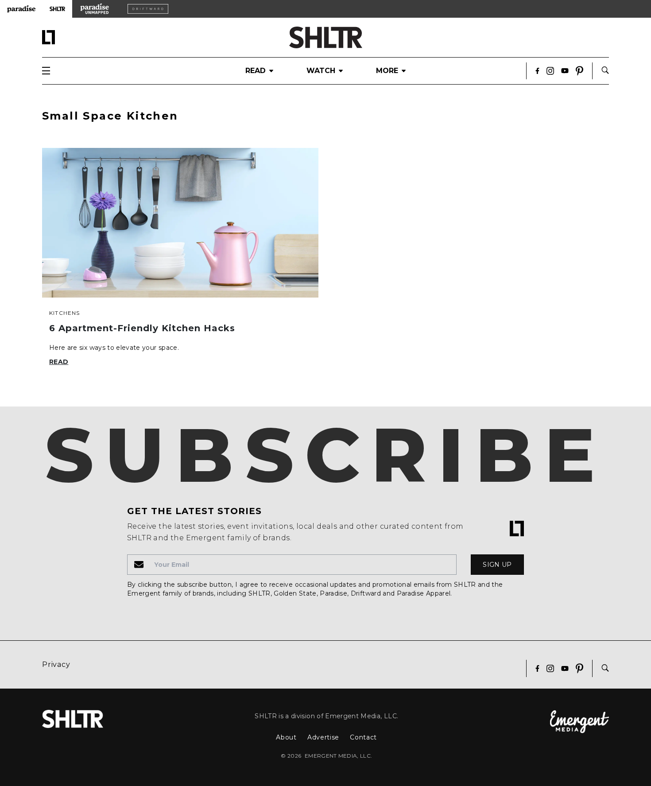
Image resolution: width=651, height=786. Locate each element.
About (286, 737)
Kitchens (64, 313)
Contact (363, 737)
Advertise (323, 737)
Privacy (56, 664)
